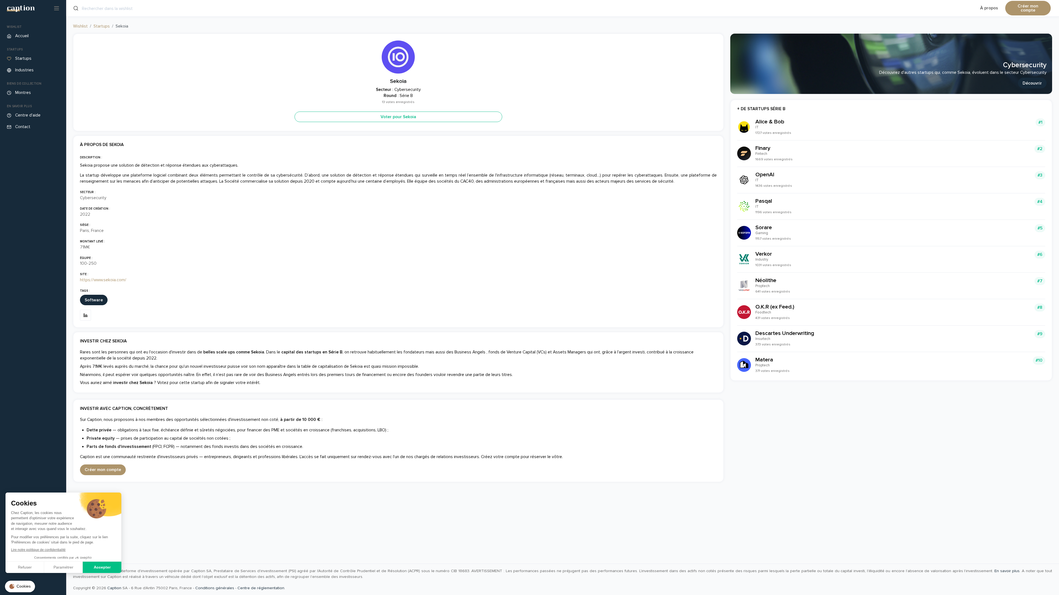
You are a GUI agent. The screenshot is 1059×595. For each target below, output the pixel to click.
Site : (84, 274)
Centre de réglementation (260, 587)
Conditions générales (214, 587)
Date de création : (95, 208)
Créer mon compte (1028, 8)
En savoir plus (1007, 570)
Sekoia (398, 81)
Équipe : (86, 258)
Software (94, 300)
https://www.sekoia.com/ (103, 280)
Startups (101, 26)
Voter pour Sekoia (398, 117)
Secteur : (87, 192)
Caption (114, 587)
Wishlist (80, 26)
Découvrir (1032, 83)
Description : (91, 157)
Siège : (85, 225)
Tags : (85, 291)
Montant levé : (92, 241)
